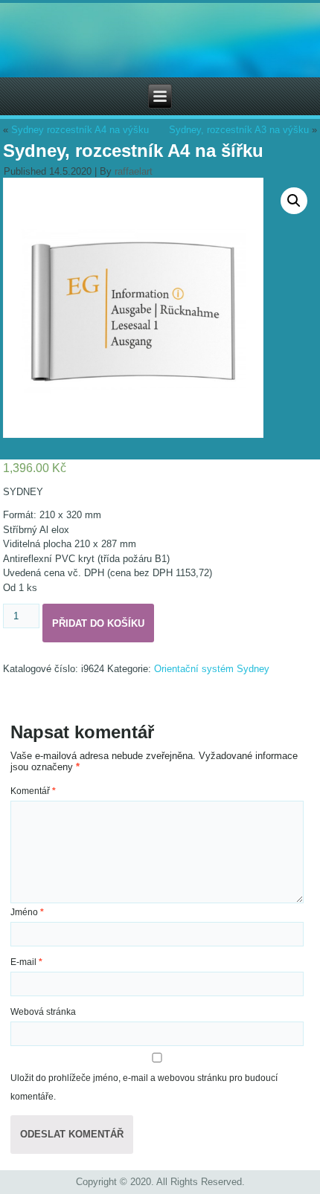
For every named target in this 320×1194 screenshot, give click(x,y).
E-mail (26, 962)
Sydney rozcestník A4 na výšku (80, 129)
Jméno (27, 912)
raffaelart (134, 171)
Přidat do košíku (98, 623)
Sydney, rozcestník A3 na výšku (239, 129)
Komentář (33, 791)
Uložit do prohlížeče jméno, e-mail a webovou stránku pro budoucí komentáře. (144, 1087)
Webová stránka (43, 1012)
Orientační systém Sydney (211, 668)
